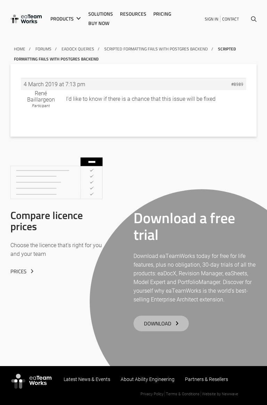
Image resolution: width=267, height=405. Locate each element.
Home (19, 49)
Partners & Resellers (206, 379)
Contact (230, 19)
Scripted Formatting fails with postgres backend (156, 49)
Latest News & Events (87, 379)
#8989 (237, 84)
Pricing (162, 14)
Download (157, 323)
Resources (133, 14)
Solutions (100, 14)
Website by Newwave (220, 393)
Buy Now (99, 23)
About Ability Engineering (148, 379)
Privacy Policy (151, 393)
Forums (43, 49)
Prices (18, 271)
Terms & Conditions (183, 393)
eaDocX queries (78, 49)
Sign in (211, 19)
